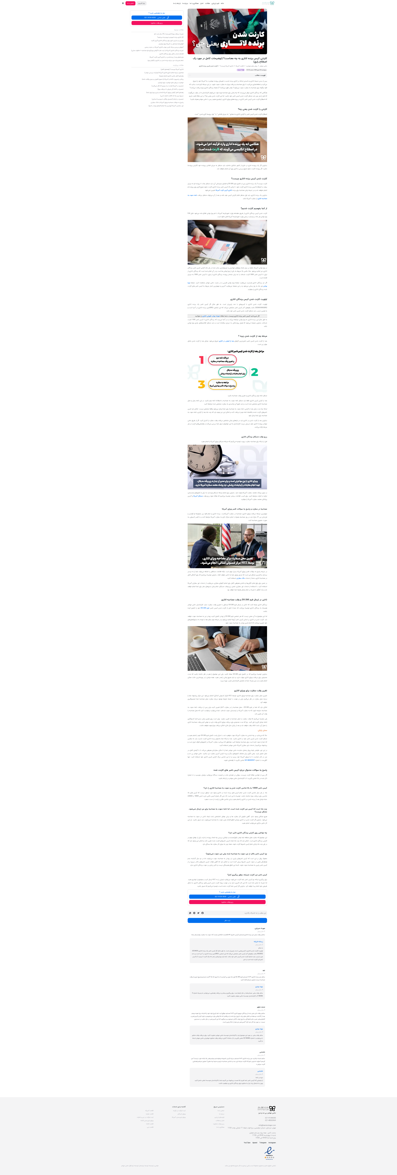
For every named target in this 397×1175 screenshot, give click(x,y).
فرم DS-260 (205, 608)
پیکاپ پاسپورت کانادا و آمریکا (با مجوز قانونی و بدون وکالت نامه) (163, 79)
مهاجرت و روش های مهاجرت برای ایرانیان (171, 83)
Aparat (254, 1142)
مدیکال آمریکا (198, 496)
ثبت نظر (227, 920)
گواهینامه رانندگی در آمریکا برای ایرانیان (171, 44)
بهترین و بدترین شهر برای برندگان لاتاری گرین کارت (167, 41)
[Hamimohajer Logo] (268, 3)
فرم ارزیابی (215, 3)
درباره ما (185, 3)
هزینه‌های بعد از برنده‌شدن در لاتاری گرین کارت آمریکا (167, 57)
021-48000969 (270, 1120)
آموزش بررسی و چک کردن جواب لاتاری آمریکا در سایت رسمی (164, 47)
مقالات (207, 3)
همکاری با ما (194, 3)
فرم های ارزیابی (219, 1117)
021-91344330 (270, 1118)
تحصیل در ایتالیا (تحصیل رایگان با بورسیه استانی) (168, 99)
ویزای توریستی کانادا (147, 1121)
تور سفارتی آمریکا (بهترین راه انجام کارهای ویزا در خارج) (166, 106)
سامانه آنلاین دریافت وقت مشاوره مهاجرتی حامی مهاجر (214, 1038)
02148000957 (250, 760)
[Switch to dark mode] (123, 3)
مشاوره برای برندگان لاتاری (238, 1083)
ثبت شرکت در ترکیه (179, 1111)
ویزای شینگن (182, 1114)
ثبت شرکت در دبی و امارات (145, 1117)
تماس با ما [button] (130, 3)
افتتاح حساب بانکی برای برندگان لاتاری (171, 54)
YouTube (247, 1142)
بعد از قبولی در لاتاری (226, 341)
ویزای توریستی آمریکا (179, 1117)
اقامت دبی (150, 1127)
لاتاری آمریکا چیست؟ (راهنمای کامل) (172, 69)
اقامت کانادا (149, 1124)
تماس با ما (221, 1111)
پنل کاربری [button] (141, 3)
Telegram (262, 1142)
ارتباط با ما (177, 3)
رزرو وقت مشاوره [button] (227, 902)
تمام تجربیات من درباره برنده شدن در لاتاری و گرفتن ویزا (166, 60)
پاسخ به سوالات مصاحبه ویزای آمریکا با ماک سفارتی (167, 102)
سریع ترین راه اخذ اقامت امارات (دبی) (172, 96)
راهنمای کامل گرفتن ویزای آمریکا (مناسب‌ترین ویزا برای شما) (165, 92)
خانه (222, 3)
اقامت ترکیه (149, 1114)
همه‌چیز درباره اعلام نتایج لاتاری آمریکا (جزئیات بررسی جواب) (164, 73)
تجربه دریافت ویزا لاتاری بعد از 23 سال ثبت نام (169, 34)
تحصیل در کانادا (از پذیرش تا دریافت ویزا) (171, 89)
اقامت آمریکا (149, 1111)
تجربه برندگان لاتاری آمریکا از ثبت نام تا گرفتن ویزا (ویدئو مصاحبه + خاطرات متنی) (157, 50)
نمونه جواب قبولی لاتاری (211, 316)
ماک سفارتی (240, 578)
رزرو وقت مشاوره (218, 1124)
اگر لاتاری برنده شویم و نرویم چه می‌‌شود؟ (170, 37)
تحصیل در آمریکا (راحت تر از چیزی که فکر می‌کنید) (168, 86)
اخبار (201, 3)
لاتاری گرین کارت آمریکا (224, 190)
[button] (227, 897)
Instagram (272, 1142)
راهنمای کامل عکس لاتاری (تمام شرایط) (171, 76)
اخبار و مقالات (220, 1121)
